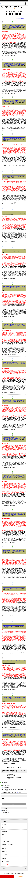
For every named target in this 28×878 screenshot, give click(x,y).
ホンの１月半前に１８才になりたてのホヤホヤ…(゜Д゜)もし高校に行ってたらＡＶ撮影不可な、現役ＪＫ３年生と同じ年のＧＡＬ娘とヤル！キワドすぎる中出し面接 (14, 287)
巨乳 (23, 213)
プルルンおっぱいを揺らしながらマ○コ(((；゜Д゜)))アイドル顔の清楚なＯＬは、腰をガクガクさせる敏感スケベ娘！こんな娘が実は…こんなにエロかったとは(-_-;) (14, 625)
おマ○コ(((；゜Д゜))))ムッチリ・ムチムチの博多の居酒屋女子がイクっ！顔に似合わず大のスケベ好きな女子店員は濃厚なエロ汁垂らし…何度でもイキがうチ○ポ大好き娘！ (14, 26)
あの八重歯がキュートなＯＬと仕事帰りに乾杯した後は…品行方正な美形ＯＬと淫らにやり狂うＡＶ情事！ (14, 401)
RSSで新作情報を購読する (21, 9)
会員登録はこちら (6, 812)
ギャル (16, 699)
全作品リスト (4, 831)
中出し (20, 27)
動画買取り (4, 858)
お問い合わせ (4, 851)
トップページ (4, 824)
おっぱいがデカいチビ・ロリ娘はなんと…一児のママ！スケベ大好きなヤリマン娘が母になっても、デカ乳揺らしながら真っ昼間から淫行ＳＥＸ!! (14, 735)
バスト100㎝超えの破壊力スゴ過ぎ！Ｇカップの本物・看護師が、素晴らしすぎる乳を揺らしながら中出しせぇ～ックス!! (14, 212)
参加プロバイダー (5, 861)
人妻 (23, 65)
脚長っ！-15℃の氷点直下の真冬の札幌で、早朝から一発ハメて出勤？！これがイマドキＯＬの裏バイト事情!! (14, 587)
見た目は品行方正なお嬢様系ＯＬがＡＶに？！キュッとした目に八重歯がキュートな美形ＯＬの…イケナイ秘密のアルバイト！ (14, 551)
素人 (18, 27)
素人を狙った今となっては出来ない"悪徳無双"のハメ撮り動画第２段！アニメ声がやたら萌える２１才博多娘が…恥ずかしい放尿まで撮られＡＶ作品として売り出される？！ (14, 101)
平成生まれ (21, 102)
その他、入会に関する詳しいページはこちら (10, 814)
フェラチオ (18, 139)
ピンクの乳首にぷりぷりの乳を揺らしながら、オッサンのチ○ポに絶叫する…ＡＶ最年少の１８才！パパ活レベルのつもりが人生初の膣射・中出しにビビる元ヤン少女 (14, 476)
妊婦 (21, 65)
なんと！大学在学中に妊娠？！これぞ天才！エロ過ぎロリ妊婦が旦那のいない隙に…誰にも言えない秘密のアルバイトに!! (14, 514)
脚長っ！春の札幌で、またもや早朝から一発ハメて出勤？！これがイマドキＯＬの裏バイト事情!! (14, 250)
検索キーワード (4, 799)
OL (15, 251)
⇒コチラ (17, 792)
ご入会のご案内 (5, 838)
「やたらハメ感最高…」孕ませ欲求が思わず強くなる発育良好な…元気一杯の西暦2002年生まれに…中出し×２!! (14, 175)
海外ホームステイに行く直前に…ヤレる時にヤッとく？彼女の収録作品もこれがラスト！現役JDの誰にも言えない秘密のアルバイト (14, 661)
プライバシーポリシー (6, 841)
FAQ (3, 834)
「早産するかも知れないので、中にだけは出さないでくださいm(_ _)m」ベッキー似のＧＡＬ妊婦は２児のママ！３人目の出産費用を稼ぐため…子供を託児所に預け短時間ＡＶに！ (14, 64)
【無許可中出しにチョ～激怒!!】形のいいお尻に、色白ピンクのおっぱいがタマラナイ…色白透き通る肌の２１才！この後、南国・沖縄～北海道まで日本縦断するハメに (14, 138)
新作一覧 (4, 828)
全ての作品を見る (21, 18)
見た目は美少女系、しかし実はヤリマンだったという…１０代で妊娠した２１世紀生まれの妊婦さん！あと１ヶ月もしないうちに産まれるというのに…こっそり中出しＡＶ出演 (14, 363)
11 (17, 14)
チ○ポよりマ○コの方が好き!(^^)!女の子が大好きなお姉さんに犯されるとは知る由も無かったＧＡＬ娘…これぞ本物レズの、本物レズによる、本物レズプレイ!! (14, 698)
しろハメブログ (5, 854)
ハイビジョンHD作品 (8, 28)
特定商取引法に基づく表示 (7, 844)
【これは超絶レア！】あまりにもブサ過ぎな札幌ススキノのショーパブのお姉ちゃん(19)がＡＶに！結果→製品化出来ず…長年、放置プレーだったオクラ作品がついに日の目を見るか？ (14, 438)
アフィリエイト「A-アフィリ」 (7, 865)
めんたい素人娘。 (15, 326)
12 (19, 14)
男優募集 (4, 848)
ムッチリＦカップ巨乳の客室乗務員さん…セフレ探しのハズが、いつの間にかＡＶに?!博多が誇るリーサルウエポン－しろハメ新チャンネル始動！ (14, 326)
